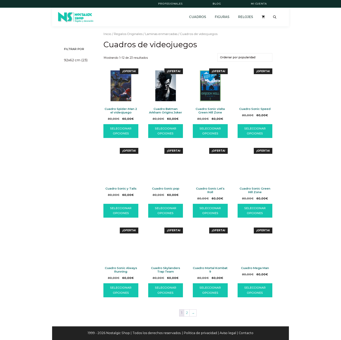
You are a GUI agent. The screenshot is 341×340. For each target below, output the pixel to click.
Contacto (246, 333)
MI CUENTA (259, 3)
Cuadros (197, 17)
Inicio (107, 34)
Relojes (245, 17)
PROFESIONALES (170, 3)
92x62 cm (72, 60)
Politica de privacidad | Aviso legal (210, 333)
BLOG (217, 3)
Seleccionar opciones (120, 131)
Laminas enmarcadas (161, 34)
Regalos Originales (128, 34)
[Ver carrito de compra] (263, 17)
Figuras (222, 17)
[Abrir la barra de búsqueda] (275, 17)
